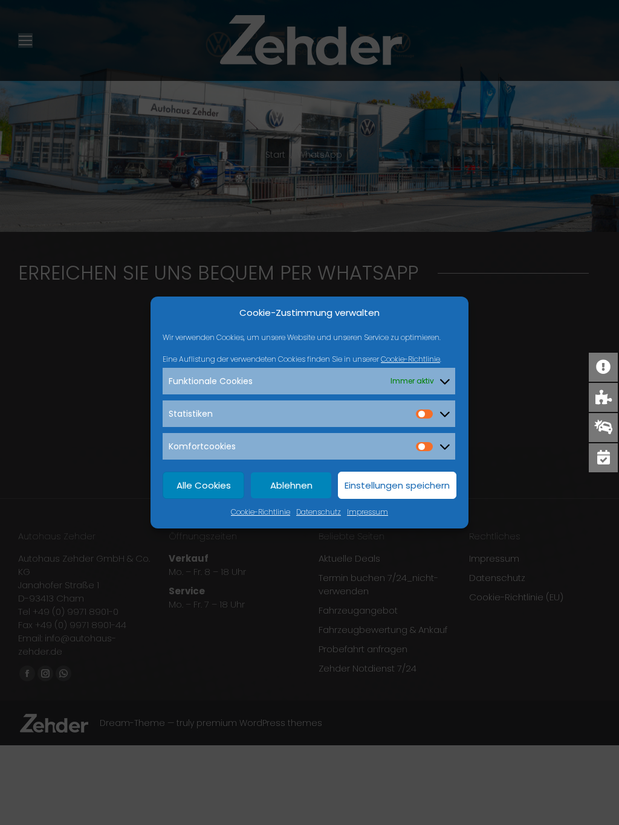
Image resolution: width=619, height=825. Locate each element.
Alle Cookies (204, 485)
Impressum (367, 512)
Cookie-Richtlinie (410, 359)
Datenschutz (318, 512)
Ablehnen (291, 485)
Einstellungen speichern (397, 485)
